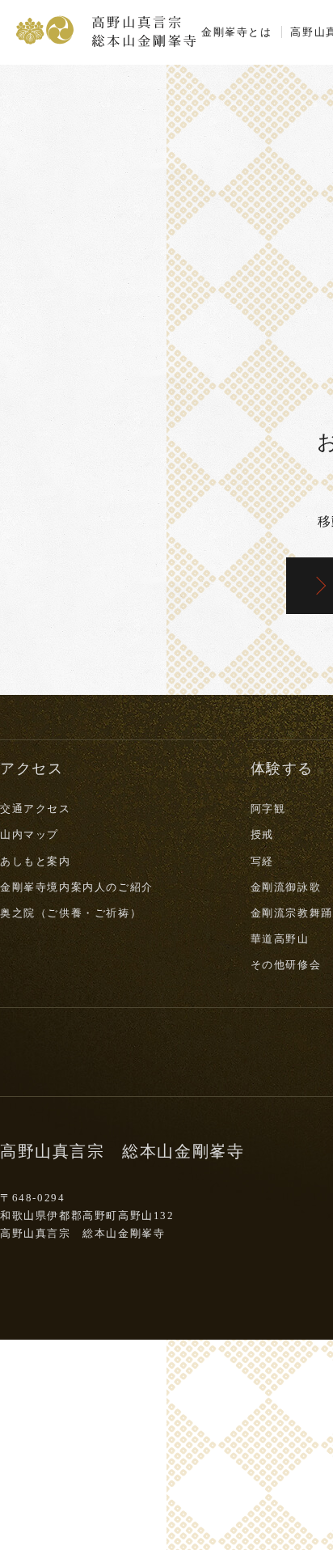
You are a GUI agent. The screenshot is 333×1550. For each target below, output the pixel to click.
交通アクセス (35, 809)
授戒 (262, 834)
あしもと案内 (35, 861)
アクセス (31, 768)
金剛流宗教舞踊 (292, 913)
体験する (282, 768)
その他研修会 (286, 965)
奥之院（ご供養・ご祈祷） (70, 913)
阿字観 (268, 809)
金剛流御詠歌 (286, 887)
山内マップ (29, 834)
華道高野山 (280, 939)
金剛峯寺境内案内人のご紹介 (77, 887)
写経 (262, 861)
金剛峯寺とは (236, 32)
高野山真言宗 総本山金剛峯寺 (106, 30)
